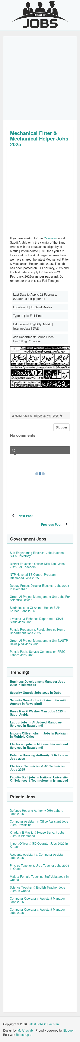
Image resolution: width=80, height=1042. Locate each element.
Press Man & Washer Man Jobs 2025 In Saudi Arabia (38, 712)
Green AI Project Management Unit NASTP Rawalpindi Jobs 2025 (39, 642)
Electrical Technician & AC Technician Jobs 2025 (37, 767)
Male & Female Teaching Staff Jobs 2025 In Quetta (39, 878)
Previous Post (51, 524)
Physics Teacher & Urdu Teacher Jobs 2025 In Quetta (39, 867)
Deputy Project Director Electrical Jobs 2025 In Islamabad (39, 587)
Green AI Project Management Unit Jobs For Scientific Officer (40, 598)
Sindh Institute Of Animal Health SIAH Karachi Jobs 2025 (35, 609)
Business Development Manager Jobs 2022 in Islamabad (37, 683)
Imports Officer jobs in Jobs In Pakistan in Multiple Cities (39, 735)
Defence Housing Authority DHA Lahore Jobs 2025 (39, 756)
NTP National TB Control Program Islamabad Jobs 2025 (33, 576)
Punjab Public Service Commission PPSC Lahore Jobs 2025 (37, 653)
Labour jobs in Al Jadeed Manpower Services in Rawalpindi (36, 723)
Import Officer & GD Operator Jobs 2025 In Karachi (39, 845)
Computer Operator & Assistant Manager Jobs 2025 (37, 900)
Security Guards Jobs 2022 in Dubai (36, 692)
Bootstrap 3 (24, 1034)
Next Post (26, 516)
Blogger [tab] (61, 427)
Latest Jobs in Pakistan (43, 1024)
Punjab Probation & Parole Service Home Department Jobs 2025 (37, 631)
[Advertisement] (40, 78)
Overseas (50, 238)
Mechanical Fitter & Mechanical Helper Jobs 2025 (39, 138)
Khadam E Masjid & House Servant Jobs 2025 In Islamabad (37, 834)
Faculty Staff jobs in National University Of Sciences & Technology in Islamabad (39, 778)
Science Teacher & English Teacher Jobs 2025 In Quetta (37, 889)
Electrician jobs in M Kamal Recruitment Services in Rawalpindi (39, 745)
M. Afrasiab (25, 1030)
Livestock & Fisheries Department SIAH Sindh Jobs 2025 (36, 620)
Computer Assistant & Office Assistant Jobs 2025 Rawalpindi (39, 823)
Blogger (68, 1030)
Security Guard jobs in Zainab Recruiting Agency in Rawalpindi (40, 701)
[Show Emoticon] (13, 450)
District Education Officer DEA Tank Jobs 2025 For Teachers (37, 565)
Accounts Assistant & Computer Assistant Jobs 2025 (37, 856)
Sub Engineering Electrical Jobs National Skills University (37, 554)
